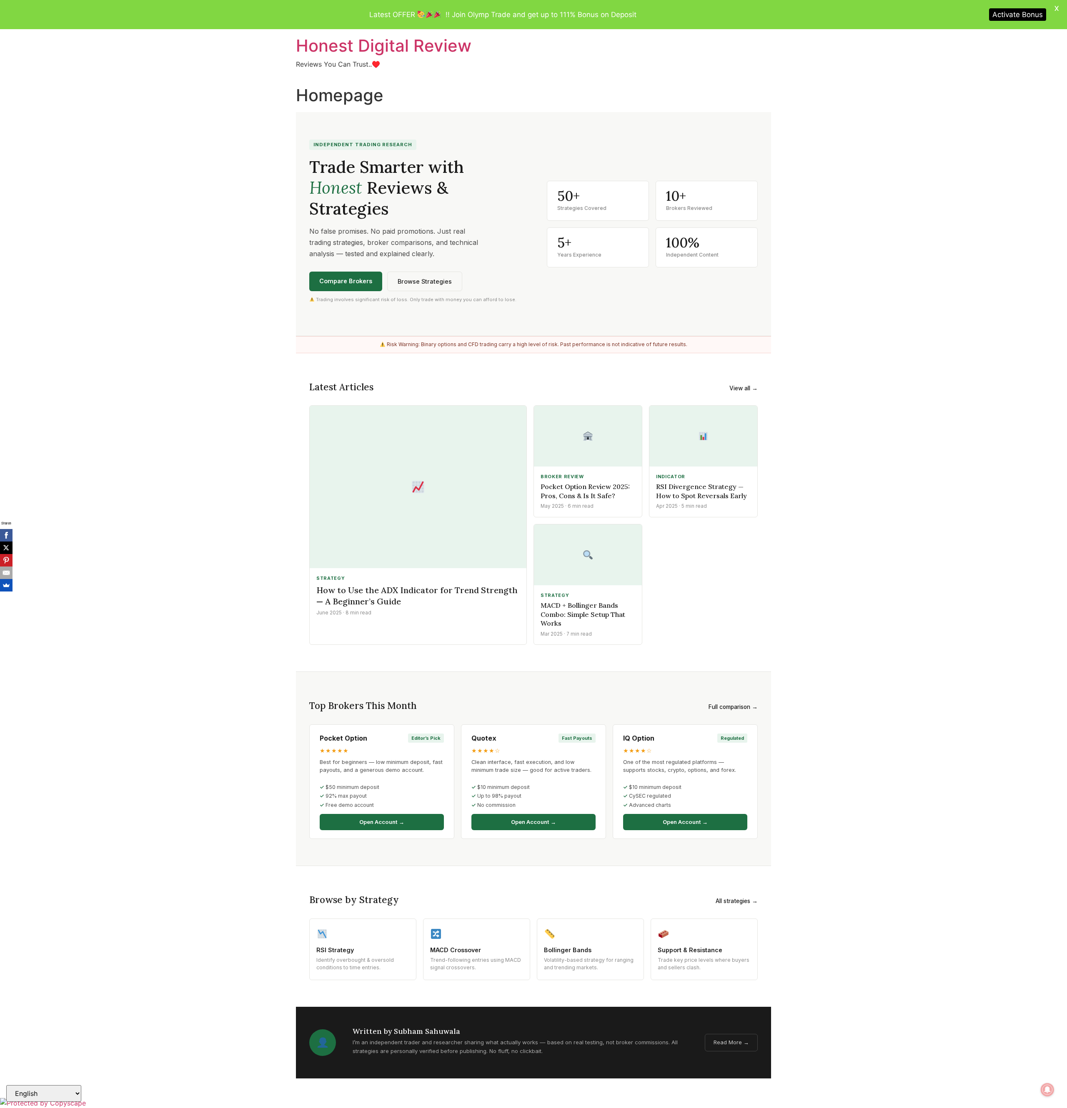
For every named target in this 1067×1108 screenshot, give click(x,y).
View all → (743, 388)
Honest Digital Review (383, 45)
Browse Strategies (425, 281)
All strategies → (737, 901)
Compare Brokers (345, 280)
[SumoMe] (6, 585)
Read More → (731, 1042)
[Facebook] (6, 535)
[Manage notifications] (1047, 1089)
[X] (6, 548)
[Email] (6, 572)
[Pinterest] (6, 560)
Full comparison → (733, 707)
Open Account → (381, 822)
